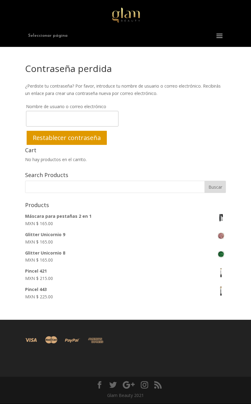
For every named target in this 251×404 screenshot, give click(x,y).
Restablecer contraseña (67, 138)
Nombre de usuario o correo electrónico (66, 106)
